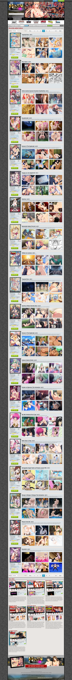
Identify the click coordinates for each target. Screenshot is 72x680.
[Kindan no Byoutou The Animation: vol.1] (15, 399)
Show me (50, 25)
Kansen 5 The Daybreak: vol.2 (30, 146)
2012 (14, 48)
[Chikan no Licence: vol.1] (15, 265)
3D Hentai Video (12, 580)
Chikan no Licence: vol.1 (28, 253)
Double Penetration (16, 458)
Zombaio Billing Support (42, 674)
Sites (52, 18)
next (64, 10)
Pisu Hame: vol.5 (26, 61)
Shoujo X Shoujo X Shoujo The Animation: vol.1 (34, 495)
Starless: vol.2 (25, 199)
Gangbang (15, 80)
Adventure (26, 25)
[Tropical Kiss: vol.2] (28, 42)
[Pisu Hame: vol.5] (15, 74)
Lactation (11, 405)
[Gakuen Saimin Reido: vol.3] (15, 372)
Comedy (11, 53)
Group (18, 78)
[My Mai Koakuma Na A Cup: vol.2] (28, 421)
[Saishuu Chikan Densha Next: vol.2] (15, 318)
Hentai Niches (48, 580)
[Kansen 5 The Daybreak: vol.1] (15, 345)
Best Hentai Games (31, 580)
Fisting (17, 405)
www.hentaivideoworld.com (16, 7)
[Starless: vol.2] (15, 211)
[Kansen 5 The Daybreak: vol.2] (15, 158)
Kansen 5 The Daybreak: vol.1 (30, 333)
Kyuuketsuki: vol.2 (27, 118)
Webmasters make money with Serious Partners (45, 677)
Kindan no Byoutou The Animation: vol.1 (32, 387)
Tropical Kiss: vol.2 (27, 34)
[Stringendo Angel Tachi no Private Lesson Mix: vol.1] (15, 480)
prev (24, 10)
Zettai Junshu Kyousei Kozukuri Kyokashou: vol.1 (35, 91)
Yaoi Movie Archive (13, 630)
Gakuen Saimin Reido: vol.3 (29, 360)
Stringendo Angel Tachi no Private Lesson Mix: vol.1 (36, 468)
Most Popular (33, 18)
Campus (18, 109)
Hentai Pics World (13, 605)
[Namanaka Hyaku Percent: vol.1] (15, 238)
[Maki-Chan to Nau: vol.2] (15, 453)
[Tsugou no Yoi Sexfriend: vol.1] (15, 185)
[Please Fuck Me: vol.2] (15, 534)
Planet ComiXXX (49, 605)
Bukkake (12, 323)
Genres (47, 18)
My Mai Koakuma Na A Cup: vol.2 (30, 414)
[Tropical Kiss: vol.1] (15, 291)
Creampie (15, 79)
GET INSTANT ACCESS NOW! (36, 666)
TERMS (50, 672)
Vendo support (48, 674)
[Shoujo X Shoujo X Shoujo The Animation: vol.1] (15, 507)
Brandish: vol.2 (26, 549)
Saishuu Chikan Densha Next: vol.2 (31, 305)
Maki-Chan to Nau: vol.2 (28, 440)
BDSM (12, 79)
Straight (15, 431)
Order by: (10, 575)
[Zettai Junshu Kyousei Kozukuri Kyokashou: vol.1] (15, 103)
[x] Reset (61, 25)
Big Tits (15, 51)
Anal (10, 79)
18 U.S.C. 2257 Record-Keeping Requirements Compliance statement (32, 672)
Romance (14, 52)
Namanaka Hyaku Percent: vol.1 (30, 226)
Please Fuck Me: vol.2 (27, 521)
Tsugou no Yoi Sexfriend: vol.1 (30, 173)
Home (10, 18)
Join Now (61, 18)
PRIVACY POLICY (46, 672)
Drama (18, 324)
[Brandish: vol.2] (15, 561)
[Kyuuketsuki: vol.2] (15, 130)
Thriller (18, 270)
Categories (40, 18)
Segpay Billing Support (34, 674)
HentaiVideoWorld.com (12, 0)
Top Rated (25, 18)
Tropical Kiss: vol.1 (27, 279)
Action (11, 82)
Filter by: (10, 25)
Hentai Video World (31, 605)
